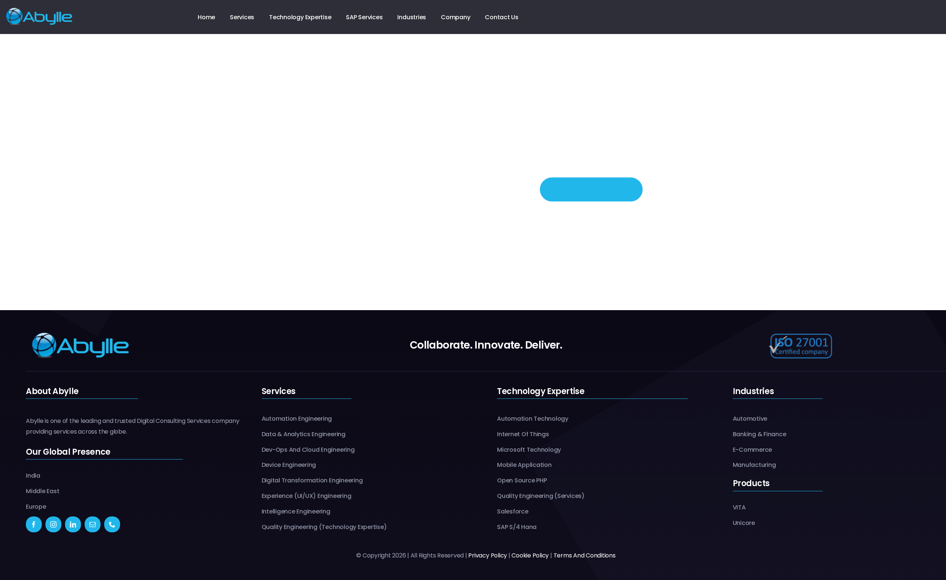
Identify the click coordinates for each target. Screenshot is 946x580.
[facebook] (34, 524)
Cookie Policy (530, 555)
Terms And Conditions (585, 555)
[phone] (112, 524)
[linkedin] (73, 524)
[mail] (93, 524)
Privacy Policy (487, 555)
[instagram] (53, 524)
